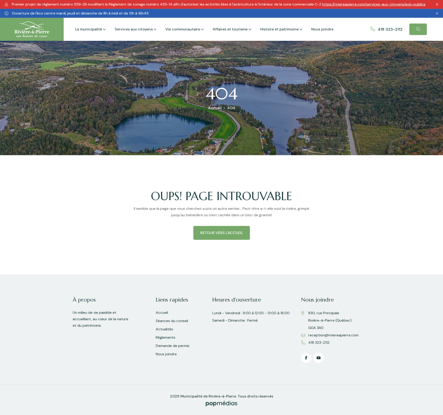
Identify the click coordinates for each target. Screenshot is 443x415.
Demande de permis (172, 345)
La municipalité (88, 29)
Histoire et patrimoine (279, 29)
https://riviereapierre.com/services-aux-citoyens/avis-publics (373, 4)
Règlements (165, 337)
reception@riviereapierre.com (333, 335)
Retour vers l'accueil (221, 232)
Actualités (164, 329)
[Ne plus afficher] (437, 4)
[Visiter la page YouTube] (319, 358)
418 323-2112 (390, 29)
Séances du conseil (172, 320)
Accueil (215, 108)
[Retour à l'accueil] (32, 29)
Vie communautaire (182, 29)
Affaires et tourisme (230, 29)
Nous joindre (322, 29)
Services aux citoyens (134, 29)
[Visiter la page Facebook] (306, 358)
